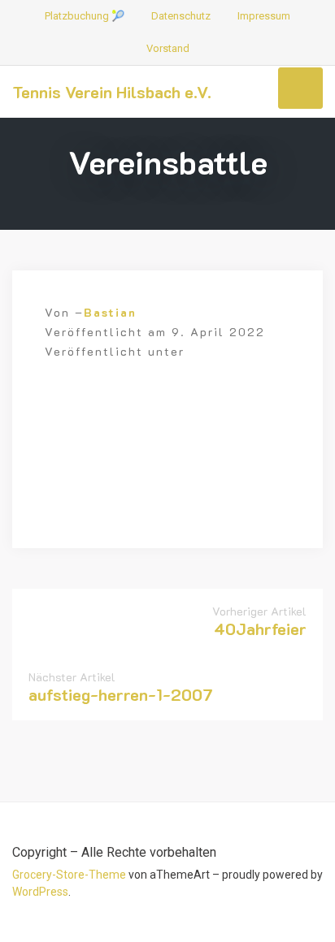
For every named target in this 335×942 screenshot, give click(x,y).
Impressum (263, 16)
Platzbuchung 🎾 (84, 16)
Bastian (110, 312)
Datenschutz (181, 16)
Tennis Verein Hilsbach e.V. (111, 91)
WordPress (40, 891)
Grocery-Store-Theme (69, 874)
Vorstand (167, 48)
